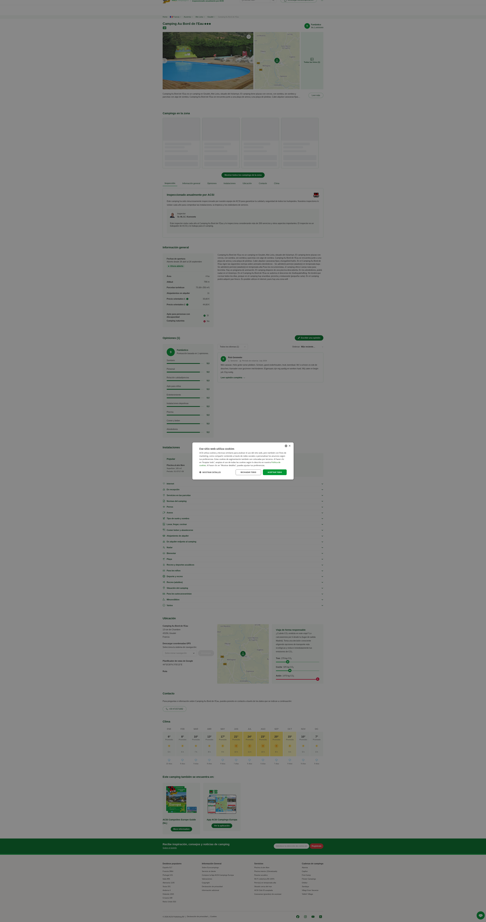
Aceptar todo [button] (275, 472)
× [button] (289, 446)
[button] (210, 472)
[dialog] (243, 461)
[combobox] (286, 446)
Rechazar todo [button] (248, 472)
